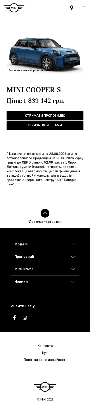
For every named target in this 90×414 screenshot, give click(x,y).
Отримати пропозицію (45, 116)
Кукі (45, 353)
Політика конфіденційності (45, 360)
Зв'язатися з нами (45, 125)
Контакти (45, 346)
